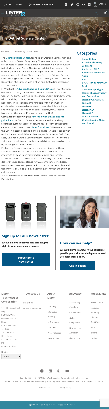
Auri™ (85, 79)
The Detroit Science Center (23, 38)
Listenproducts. (40, 127)
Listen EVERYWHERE (93, 99)
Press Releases (54, 333)
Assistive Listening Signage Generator (95, 315)
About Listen (89, 59)
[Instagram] (78, 4)
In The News (53, 322)
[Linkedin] (89, 4)
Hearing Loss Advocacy (75, 330)
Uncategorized (90, 116)
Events (94, 332)
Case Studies (75, 312)
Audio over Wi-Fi (91, 69)
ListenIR (86, 102)
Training (95, 338)
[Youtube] (83, 4)
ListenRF (86, 106)
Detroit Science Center (18, 57)
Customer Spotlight (92, 89)
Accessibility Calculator (74, 304)
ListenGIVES (74, 338)
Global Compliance (74, 320)
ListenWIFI (87, 113)
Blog (93, 327)
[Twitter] (72, 4)
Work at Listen (54, 338)
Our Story (52, 306)
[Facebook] (66, 4)
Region (4, 352)
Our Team (52, 327)
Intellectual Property (53, 314)
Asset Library (97, 302)
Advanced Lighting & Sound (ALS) (35, 88)
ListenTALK (88, 109)
